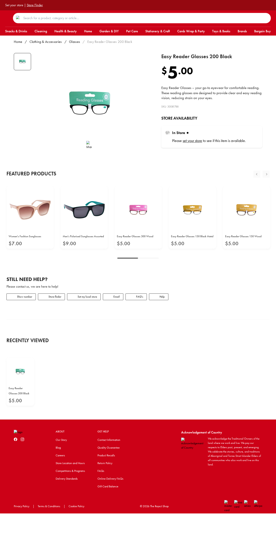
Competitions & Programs (70, 471)
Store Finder (35, 5)
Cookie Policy (76, 506)
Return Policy (104, 463)
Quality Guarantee (108, 447)
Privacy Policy (21, 506)
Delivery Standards (67, 478)
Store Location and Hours (70, 463)
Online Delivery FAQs (110, 478)
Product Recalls (106, 455)
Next (266, 174)
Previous (256, 174)
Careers (60, 455)
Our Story (61, 440)
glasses (74, 41)
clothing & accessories (46, 41)
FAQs (100, 471)
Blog (58, 447)
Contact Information (108, 440)
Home (18, 41)
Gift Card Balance (107, 486)
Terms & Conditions (49, 506)
